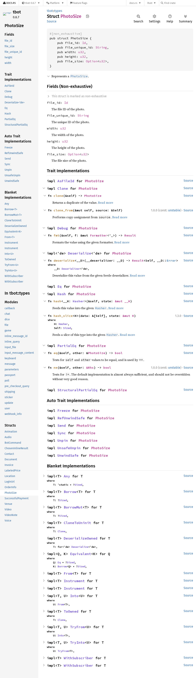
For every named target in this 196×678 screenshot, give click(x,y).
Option (91, 61)
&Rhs (90, 367)
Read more (105, 202)
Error (171, 260)
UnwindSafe (67, 455)
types (58, 11)
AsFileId (65, 181)
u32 (81, 52)
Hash (61, 294)
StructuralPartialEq (77, 390)
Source (51, 21)
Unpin (62, 440)
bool (118, 353)
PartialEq (66, 346)
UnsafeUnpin (69, 448)
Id (84, 43)
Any (67, 476)
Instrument (74, 581)
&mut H (128, 316)
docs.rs (133, 3)
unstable (174, 210)
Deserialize (79, 253)
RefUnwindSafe (71, 418)
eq (55, 353)
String (101, 47)
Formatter (98, 235)
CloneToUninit (77, 523)
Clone (62, 188)
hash (57, 301)
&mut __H (122, 301)
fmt (56, 235)
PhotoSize (94, 181)
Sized (67, 328)
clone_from (63, 210)
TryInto (77, 642)
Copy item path (87, 16)
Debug (62, 228)
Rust (149, 3)
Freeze (63, 410)
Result (130, 235)
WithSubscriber (78, 658)
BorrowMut (73, 507)
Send (61, 425)
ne (55, 367)
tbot (17, 12)
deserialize (64, 260)
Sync (61, 433)
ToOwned (71, 611)
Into (74, 596)
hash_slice (63, 316)
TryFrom (77, 627)
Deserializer (71, 268)
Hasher (78, 301)
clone (58, 196)
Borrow (70, 491)
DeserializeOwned (80, 538)
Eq (59, 286)
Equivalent (80, 554)
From (68, 573)
